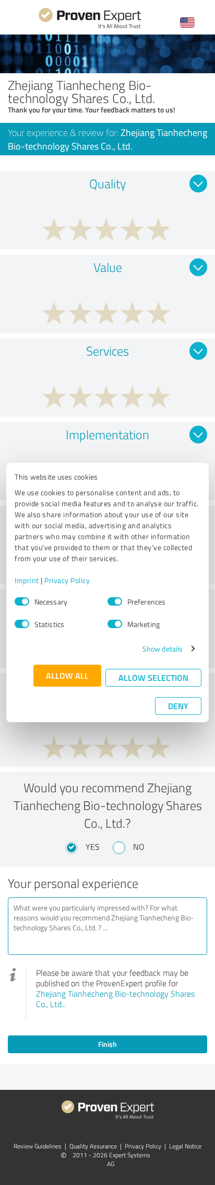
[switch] (115, 601)
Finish (107, 1044)
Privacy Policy (67, 580)
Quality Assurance (93, 1146)
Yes (93, 846)
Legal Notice (185, 1146)
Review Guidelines (38, 1146)
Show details (162, 649)
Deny (178, 706)
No (139, 846)
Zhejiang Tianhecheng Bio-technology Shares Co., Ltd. (115, 999)
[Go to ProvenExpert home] (90, 27)
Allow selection (153, 677)
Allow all (67, 675)
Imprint (27, 580)
